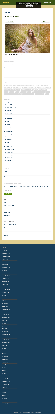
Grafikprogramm (42, 87)
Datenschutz (7, 215)
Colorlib (28, 412)
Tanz (23, 93)
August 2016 (5, 387)
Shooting (43, 91)
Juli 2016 (4, 390)
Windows (37, 93)
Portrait (17, 91)
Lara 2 (5, 70)
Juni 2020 (4, 298)
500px (5, 171)
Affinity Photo (10, 149)
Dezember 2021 (6, 275)
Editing (14, 87)
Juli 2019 (4, 323)
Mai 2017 (4, 370)
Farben (19, 87)
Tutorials (9, 160)
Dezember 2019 (6, 309)
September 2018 (6, 342)
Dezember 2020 (6, 287)
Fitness (23, 87)
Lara (5, 73)
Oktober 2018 (5, 339)
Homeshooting (12, 89)
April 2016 (4, 398)
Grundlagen (10, 152)
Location (9, 110)
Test (26, 93)
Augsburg (11, 85)
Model (35, 89)
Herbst (6, 89)
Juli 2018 (4, 348)
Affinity (6, 85)
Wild (33, 93)
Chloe (46, 85)
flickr (5, 176)
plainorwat (7, 2)
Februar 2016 (5, 401)
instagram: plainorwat (10, 174)
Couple (6, 87)
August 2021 (5, 284)
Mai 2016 (4, 395)
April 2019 (4, 326)
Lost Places (23, 89)
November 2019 (6, 312)
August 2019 (5, 320)
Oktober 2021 (5, 278)
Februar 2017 (5, 376)
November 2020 (6, 289)
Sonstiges (9, 157)
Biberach (33, 85)
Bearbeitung (23, 85)
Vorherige (10, 21)
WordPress (38, 412)
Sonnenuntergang (8, 93)
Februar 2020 (5, 303)
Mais (32, 89)
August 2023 (5, 259)
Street (19, 93)
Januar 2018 (5, 359)
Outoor (6, 91)
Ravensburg (23, 91)
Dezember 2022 (6, 267)
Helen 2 (6, 76)
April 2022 (4, 270)
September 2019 (6, 317)
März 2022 (4, 273)
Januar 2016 (5, 404)
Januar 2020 (5, 306)
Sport (15, 93)
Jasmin (5, 67)
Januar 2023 (5, 264)
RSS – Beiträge (7, 202)
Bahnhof (17, 85)
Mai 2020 (4, 301)
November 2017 (6, 365)
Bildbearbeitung (40, 85)
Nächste (45, 21)
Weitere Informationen (34, 4)
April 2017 (4, 373)
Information (9, 131)
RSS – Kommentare (9, 205)
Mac (29, 89)
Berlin (28, 85)
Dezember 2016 (6, 381)
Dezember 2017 (6, 362)
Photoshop (11, 91)
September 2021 (6, 281)
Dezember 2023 (6, 253)
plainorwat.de (47, 2)
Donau (10, 87)
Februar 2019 (5, 331)
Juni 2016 (4, 392)
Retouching (9, 134)
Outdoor (44, 89)
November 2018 (6, 337)
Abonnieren (8, 193)
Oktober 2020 (5, 292)
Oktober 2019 (5, 314)
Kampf (18, 89)
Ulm (30, 93)
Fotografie (29, 87)
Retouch (29, 91)
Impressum (7, 212)
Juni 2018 (4, 351)
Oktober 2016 (5, 384)
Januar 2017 (5, 378)
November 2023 (6, 256)
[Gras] (27, 38)
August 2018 (5, 345)
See (38, 91)
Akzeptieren (29, 6)
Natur (39, 89)
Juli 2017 (4, 367)
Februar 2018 (5, 356)
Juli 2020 (4, 295)
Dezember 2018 (6, 334)
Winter (42, 93)
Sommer (48, 91)
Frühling (35, 87)
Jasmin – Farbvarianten (10, 65)
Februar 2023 (5, 262)
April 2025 (4, 250)
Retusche (34, 91)
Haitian (48, 87)
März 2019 (4, 328)
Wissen (46, 93)
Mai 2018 (4, 353)
